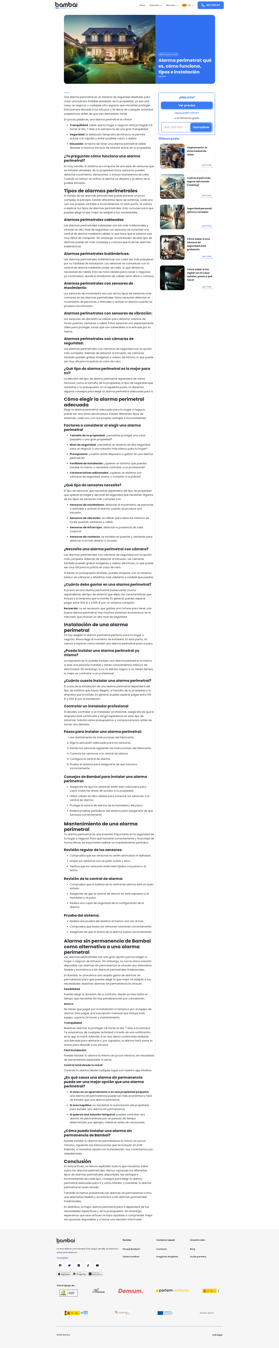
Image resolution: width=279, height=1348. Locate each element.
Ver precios (186, 105)
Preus (142, 5)
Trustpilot (62, 1258)
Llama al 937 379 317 (187, 113)
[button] (155, 5)
